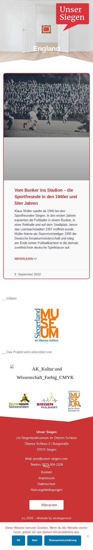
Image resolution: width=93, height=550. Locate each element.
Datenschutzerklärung (62, 540)
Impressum (46, 478)
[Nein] (87, 536)
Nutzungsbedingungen (46, 490)
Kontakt (46, 472)
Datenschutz (47, 484)
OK (18, 540)
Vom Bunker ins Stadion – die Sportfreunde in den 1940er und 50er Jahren (45, 197)
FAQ (46, 466)
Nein (34, 540)
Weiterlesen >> (25, 258)
